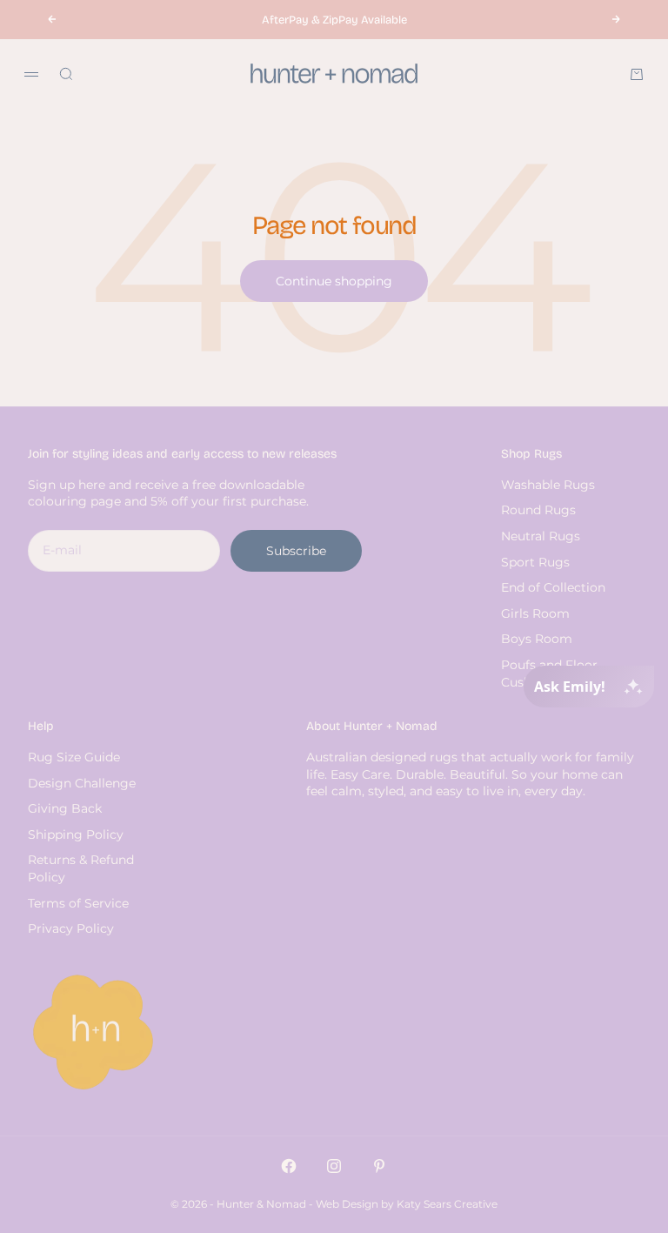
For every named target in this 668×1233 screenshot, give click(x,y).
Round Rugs (538, 510)
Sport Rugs (535, 562)
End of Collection (553, 587)
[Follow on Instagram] (334, 1166)
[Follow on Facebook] (288, 1166)
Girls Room (535, 613)
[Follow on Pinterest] (379, 1166)
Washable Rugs (548, 485)
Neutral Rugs (540, 536)
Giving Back (65, 808)
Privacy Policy (71, 928)
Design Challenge (82, 783)
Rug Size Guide (74, 757)
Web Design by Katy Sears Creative (407, 1203)
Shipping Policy (76, 834)
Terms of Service (78, 903)
